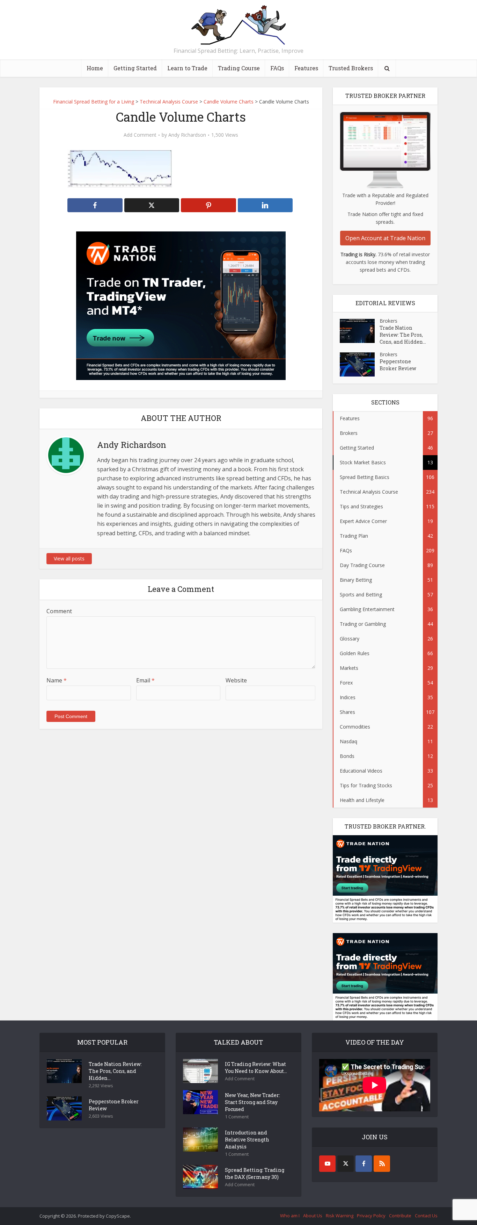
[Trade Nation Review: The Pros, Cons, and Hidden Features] (360, 331)
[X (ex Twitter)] (345, 1163)
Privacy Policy (371, 1215)
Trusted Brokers (351, 68)
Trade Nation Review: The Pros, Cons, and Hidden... (403, 334)
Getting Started (135, 68)
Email (145, 680)
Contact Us (426, 1215)
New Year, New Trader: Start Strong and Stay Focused (252, 1102)
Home (95, 68)
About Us (312, 1215)
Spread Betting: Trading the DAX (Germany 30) (254, 1173)
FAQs (277, 68)
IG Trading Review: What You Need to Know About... (256, 1067)
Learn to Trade (187, 68)
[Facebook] (363, 1163)
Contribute (400, 1215)
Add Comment (140, 135)
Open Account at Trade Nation (385, 238)
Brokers (388, 320)
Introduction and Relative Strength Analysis (247, 1139)
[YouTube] (327, 1163)
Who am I (290, 1215)
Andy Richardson (187, 135)
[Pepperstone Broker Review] (360, 364)
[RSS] (382, 1163)
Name (56, 680)
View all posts (69, 558)
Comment (59, 611)
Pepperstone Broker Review (398, 365)
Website (236, 680)
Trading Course (239, 68)
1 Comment (237, 1117)
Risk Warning (339, 1215)
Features (306, 68)
